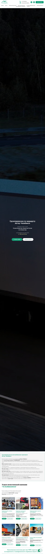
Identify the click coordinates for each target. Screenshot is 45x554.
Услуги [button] (6, 5)
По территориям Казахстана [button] (31, 5)
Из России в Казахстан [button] (21, 5)
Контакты (28, 6)
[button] (40, 2)
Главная (2, 5)
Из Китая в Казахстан (40, 5)
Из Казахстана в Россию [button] (12, 5)
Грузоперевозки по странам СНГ (20, 6)
